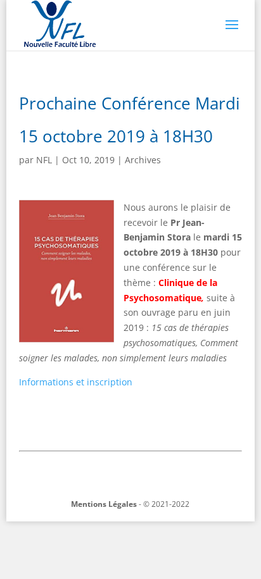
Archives (143, 160)
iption (120, 382)
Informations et (51, 382)
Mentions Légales (104, 504)
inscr (96, 382)
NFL (44, 160)
